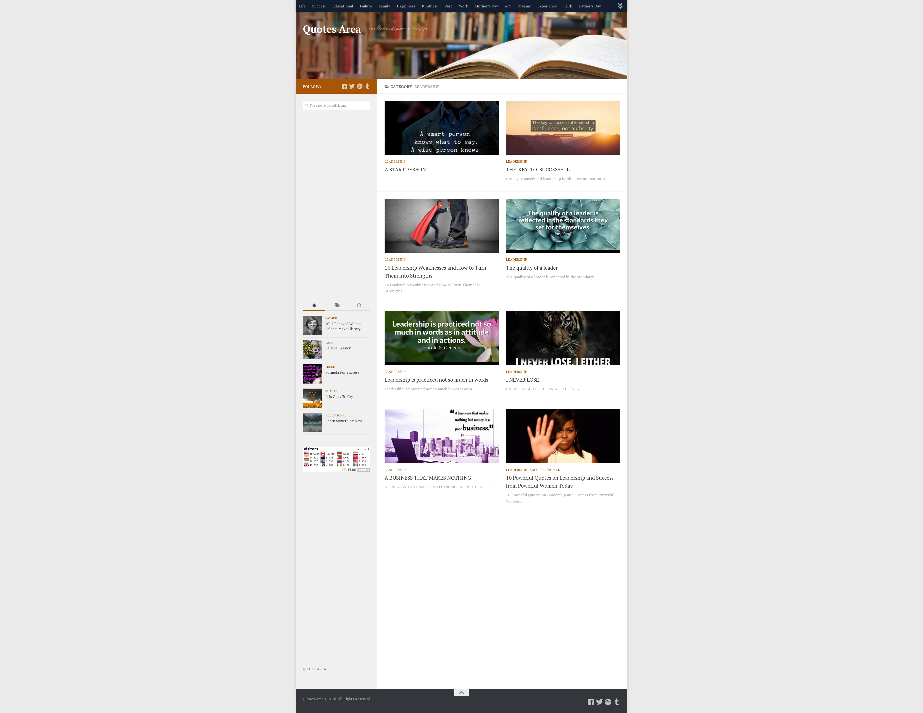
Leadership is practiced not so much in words (436, 379)
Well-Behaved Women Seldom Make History (343, 326)
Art (508, 6)
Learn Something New (343, 420)
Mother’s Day (486, 6)
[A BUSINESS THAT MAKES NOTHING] (442, 436)
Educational (342, 6)
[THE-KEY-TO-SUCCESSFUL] (563, 128)
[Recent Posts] (359, 306)
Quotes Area (332, 29)
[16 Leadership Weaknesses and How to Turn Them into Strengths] (442, 226)
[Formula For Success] (312, 374)
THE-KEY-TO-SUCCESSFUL (538, 169)
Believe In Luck (338, 348)
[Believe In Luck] (312, 349)
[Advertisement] (336, 206)
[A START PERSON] (442, 128)
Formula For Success (342, 372)
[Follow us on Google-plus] (359, 86)
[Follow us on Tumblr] (367, 86)
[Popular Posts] (314, 306)
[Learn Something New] (312, 422)
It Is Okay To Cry (339, 396)
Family (384, 6)
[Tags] (336, 306)
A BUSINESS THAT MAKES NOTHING (428, 477)
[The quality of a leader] (563, 226)
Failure (366, 6)
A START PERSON (405, 169)
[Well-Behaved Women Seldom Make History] (312, 325)
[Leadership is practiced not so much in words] (442, 338)
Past (448, 6)
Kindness (430, 6)
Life (302, 6)
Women (554, 469)
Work (463, 6)
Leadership (395, 161)
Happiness (406, 6)
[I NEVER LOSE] (563, 338)
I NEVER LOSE (522, 379)
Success (319, 6)
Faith (567, 6)
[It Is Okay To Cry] (312, 398)
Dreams (524, 6)
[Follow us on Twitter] (352, 86)
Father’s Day (590, 6)
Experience (547, 6)
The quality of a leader (532, 267)
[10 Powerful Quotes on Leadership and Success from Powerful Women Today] (563, 436)
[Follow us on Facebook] (344, 86)
